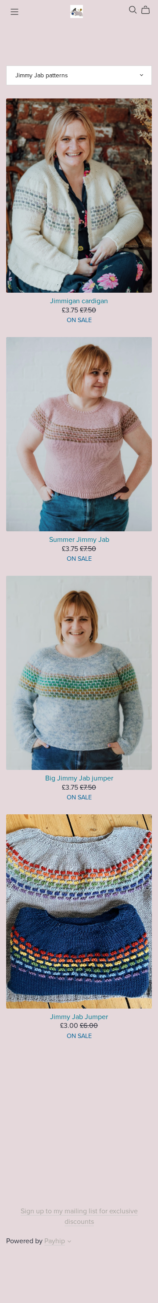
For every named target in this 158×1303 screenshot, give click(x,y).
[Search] (133, 10)
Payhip (54, 1241)
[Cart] (149, 10)
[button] (69, 1242)
